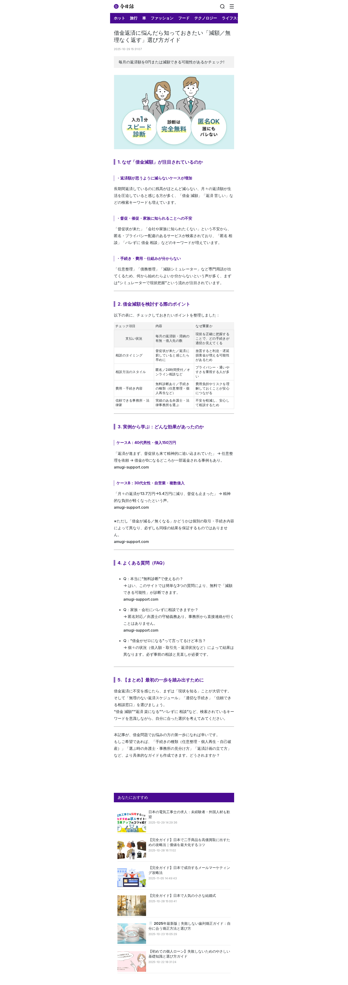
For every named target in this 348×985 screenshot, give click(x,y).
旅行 (134, 18)
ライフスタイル (235, 18)
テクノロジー (205, 18)
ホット (119, 18)
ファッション (162, 18)
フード (184, 18)
